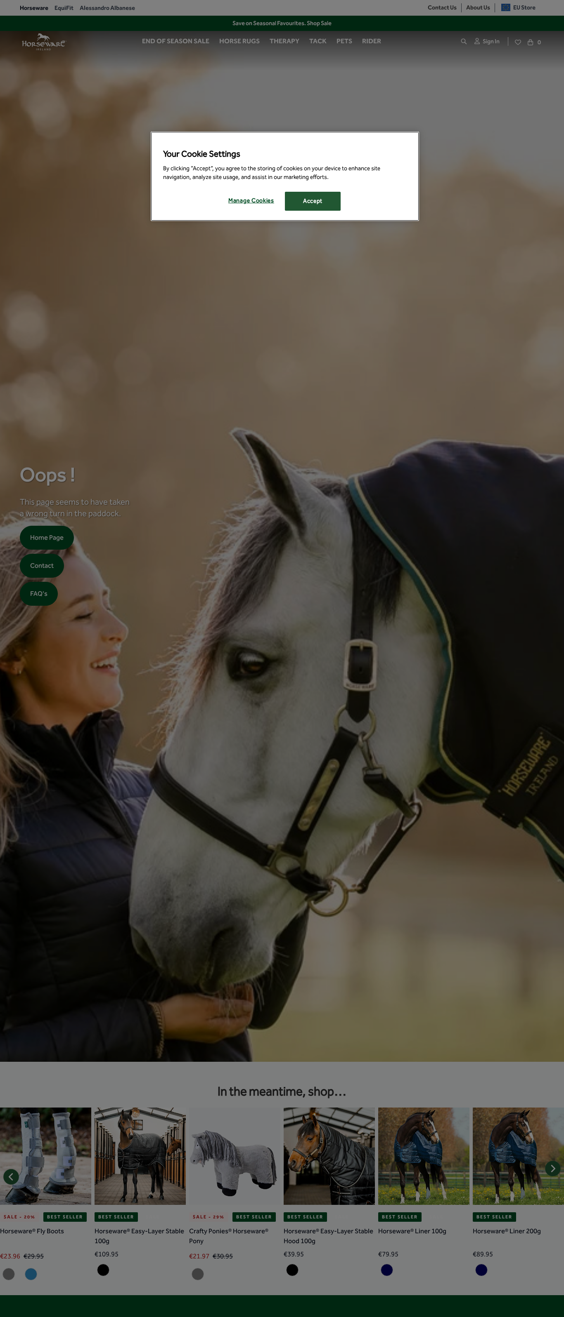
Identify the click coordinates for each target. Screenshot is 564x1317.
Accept (312, 201)
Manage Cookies (251, 201)
